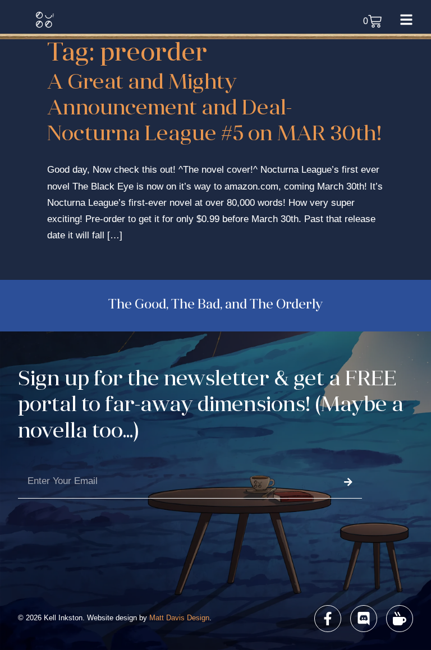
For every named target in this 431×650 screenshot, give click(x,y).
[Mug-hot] (399, 618)
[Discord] (363, 618)
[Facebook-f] (327, 618)
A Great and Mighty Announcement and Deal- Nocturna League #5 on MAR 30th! (214, 109)
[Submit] (348, 482)
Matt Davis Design (179, 618)
